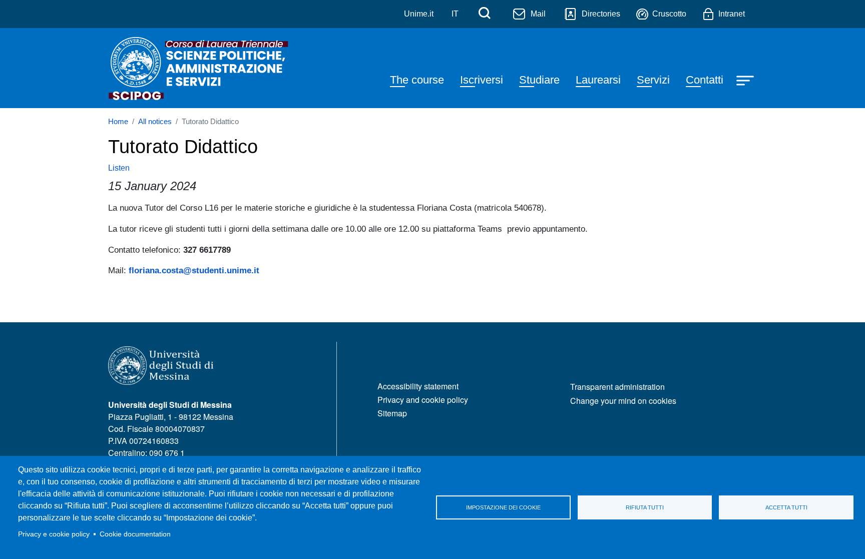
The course (417, 80)
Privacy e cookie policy (54, 534)
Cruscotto (669, 14)
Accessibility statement (418, 386)
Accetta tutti (786, 507)
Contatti (704, 80)
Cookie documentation (135, 534)
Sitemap (392, 413)
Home (118, 122)
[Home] (199, 68)
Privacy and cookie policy (422, 399)
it (455, 14)
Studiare (539, 80)
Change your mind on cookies (623, 400)
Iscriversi (481, 80)
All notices (155, 122)
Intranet (731, 14)
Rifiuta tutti (645, 507)
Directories (601, 14)
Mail (538, 14)
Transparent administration (617, 386)
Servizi (653, 80)
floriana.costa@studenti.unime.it (194, 270)
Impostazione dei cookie (503, 507)
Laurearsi (598, 80)
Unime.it (419, 14)
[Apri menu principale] (746, 79)
